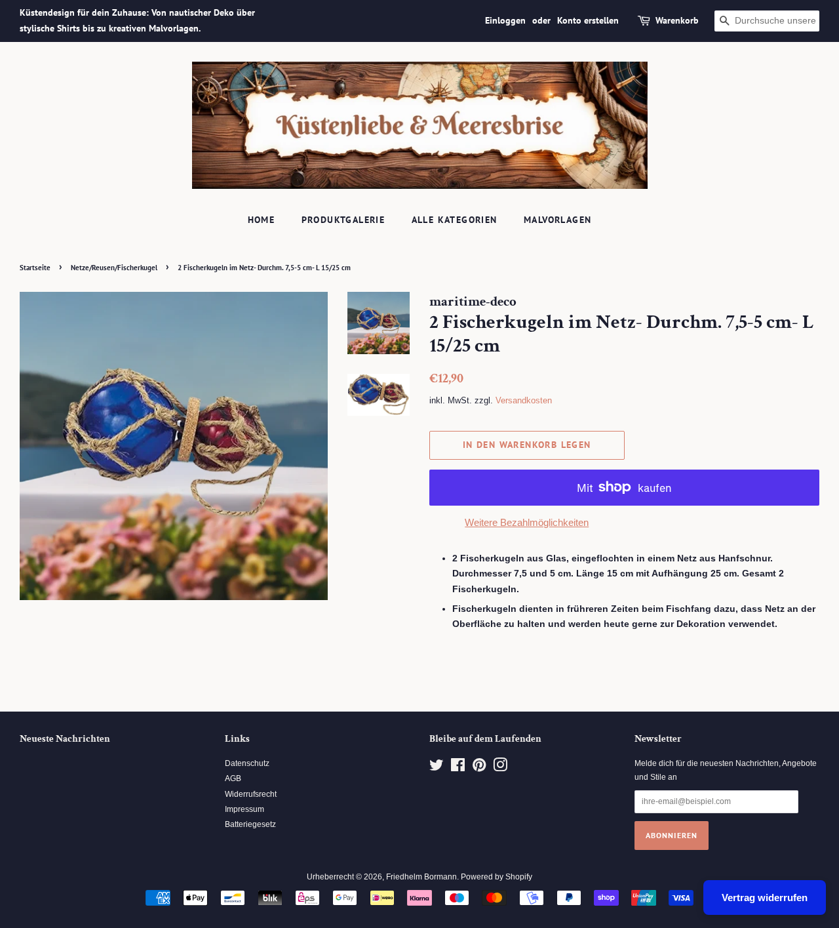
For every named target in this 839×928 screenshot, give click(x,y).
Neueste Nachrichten (65, 739)
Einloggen (505, 20)
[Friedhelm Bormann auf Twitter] (436, 768)
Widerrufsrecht (251, 794)
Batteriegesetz (250, 824)
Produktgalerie (343, 220)
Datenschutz (247, 763)
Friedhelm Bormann (421, 876)
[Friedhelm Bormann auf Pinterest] (479, 768)
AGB (233, 778)
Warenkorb (677, 20)
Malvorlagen (557, 220)
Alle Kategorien (455, 220)
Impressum (244, 809)
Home (261, 220)
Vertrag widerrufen (765, 897)
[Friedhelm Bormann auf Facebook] (457, 768)
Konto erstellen (588, 20)
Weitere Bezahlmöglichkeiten (527, 522)
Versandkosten (524, 400)
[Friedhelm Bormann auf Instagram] (500, 768)
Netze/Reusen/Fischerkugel (114, 267)
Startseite (35, 267)
